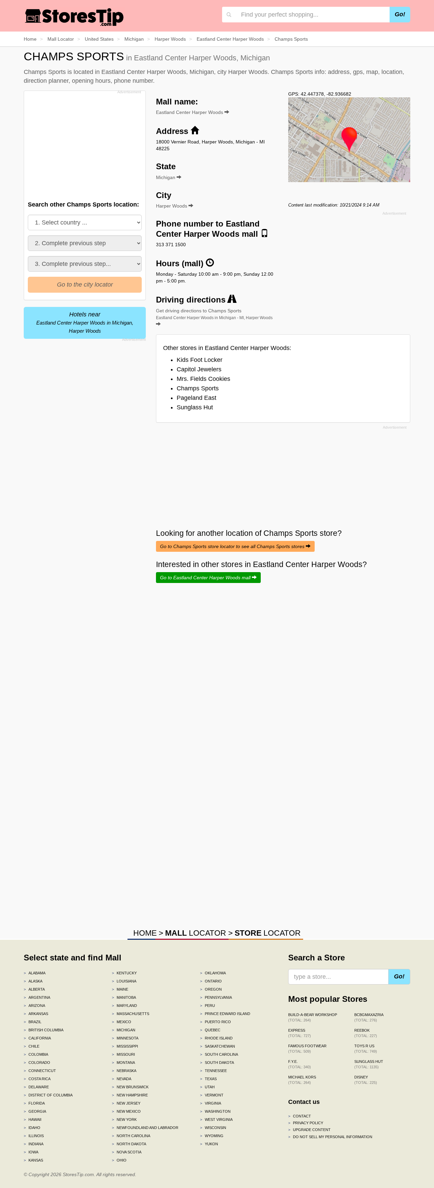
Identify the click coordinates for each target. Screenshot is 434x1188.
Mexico (121, 1022)
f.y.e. (299, 1064)
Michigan (123, 1030)
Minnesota (125, 1038)
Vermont (211, 1095)
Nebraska (124, 1071)
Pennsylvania (216, 997)
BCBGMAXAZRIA (368, 1017)
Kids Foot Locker (199, 359)
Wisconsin (213, 1128)
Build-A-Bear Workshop (312, 1017)
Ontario (211, 981)
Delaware (36, 1087)
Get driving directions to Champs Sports (214, 314)
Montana (123, 1062)
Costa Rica (37, 1079)
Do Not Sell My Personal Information (330, 1137)
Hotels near (84, 322)
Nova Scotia (126, 1152)
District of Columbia (48, 1095)
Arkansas (36, 1014)
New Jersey (126, 1103)
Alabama (34, 973)
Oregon (211, 989)
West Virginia (216, 1119)
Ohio (119, 1160)
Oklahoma (213, 973)
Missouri (123, 1054)
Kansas (33, 1160)
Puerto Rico (215, 1022)
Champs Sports (198, 388)
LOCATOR (195, 933)
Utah (207, 1087)
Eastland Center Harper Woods (190, 112)
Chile (31, 1046)
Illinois (34, 1136)
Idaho (32, 1128)
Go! (400, 14)
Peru (207, 1006)
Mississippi (125, 1046)
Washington (215, 1111)
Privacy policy (305, 1123)
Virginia (210, 1103)
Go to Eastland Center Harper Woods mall (206, 577)
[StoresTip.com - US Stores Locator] (74, 17)
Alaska (33, 981)
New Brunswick (130, 1087)
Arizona (34, 1006)
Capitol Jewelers (199, 369)
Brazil (32, 1022)
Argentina (37, 997)
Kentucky (124, 973)
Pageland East (196, 397)
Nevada (121, 1079)
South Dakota (217, 1062)
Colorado (37, 1062)
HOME (145, 933)
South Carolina (219, 1054)
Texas (208, 1079)
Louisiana (124, 981)
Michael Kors (302, 1080)
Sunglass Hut (195, 407)
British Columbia (43, 1030)
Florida (34, 1103)
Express (299, 1033)
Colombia (36, 1054)
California (37, 1038)
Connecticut (40, 1071)
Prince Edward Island (225, 1014)
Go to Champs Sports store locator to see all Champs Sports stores (233, 546)
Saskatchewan (217, 1046)
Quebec (210, 1030)
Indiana (33, 1144)
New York (124, 1119)
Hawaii (32, 1119)
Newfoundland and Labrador (145, 1128)
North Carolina (131, 1136)
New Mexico (126, 1111)
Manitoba (124, 997)
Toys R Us (365, 1048)
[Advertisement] (84, 143)
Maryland (124, 1006)
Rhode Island (216, 1038)
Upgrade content (309, 1130)
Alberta (34, 989)
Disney (365, 1080)
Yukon (209, 1144)
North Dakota (129, 1144)
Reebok (365, 1033)
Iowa (31, 1152)
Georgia (35, 1111)
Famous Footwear (307, 1048)
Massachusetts (130, 1014)
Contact (299, 1116)
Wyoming (211, 1136)
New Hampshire (130, 1095)
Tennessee (213, 1071)
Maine (120, 989)
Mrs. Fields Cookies (203, 378)
